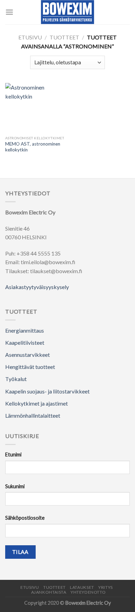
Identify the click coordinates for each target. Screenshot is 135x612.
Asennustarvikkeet (27, 354)
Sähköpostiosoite (25, 518)
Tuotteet (64, 37)
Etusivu (30, 37)
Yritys (105, 587)
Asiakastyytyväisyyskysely (37, 287)
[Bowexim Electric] (67, 12)
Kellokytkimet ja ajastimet (36, 403)
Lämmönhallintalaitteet (32, 415)
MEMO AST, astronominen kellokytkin (32, 147)
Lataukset (82, 587)
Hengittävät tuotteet (30, 366)
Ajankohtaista (48, 592)
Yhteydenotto (88, 592)
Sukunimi (15, 486)
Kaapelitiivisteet (24, 342)
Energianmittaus (24, 330)
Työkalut (16, 378)
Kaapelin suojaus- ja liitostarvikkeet (47, 391)
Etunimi (13, 454)
